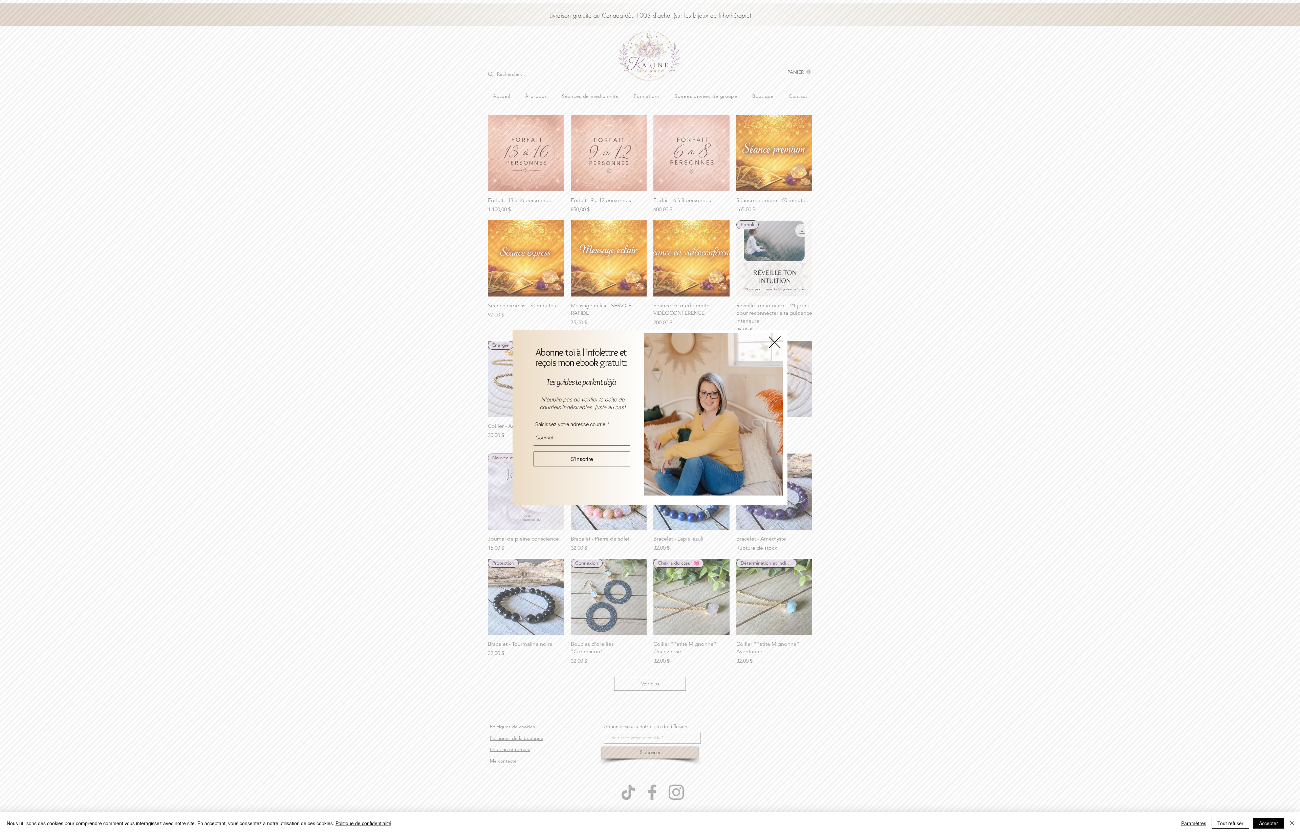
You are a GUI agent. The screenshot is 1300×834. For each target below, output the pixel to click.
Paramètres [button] (1193, 823)
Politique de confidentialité (363, 823)
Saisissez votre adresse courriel (570, 424)
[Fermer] (1292, 823)
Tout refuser (1230, 823)
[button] (775, 342)
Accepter (1268, 823)
